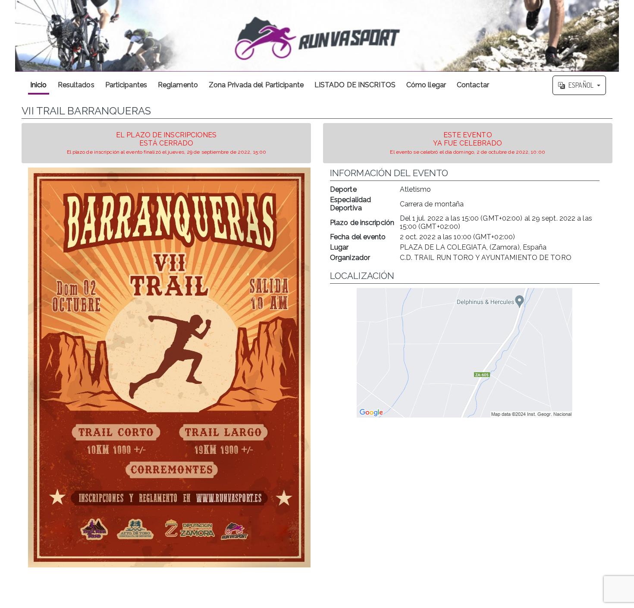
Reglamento (178, 85)
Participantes (126, 85)
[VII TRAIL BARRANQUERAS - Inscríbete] (169, 367)
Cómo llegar (426, 85)
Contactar (473, 85)
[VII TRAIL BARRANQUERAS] (317, 36)
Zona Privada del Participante (256, 85)
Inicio (38, 85)
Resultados (76, 85)
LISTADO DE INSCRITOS (354, 85)
